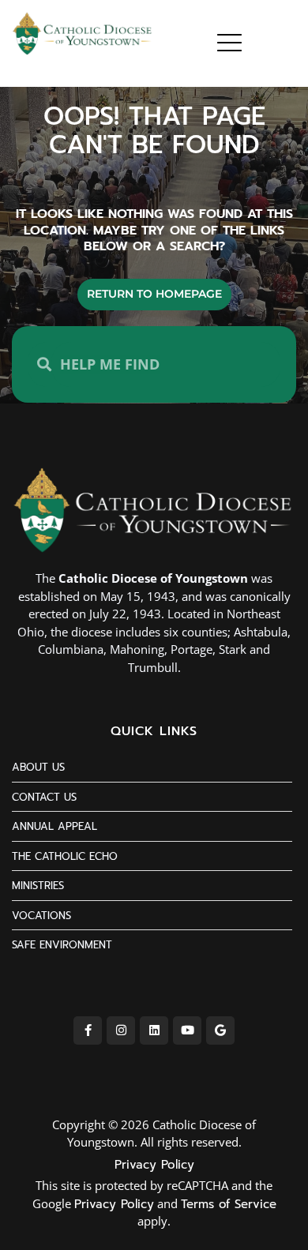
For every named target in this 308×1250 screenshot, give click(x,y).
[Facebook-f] (87, 1030)
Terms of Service (228, 1204)
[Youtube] (187, 1030)
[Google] (220, 1030)
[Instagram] (121, 1030)
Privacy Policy (154, 1164)
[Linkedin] (154, 1030)
